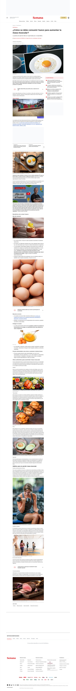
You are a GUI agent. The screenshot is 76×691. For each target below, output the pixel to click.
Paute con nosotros (63, 667)
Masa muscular (19, 605)
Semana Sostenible (31, 671)
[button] (28, 193)
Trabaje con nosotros (63, 665)
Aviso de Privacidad (11, 687)
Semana (14, 25)
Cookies (61, 669)
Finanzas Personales (31, 663)
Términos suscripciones (39, 663)
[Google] (7, 685)
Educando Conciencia (34, 605)
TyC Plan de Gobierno (39, 671)
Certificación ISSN (39, 669)
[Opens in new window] (9, 685)
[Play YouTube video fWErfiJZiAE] (28, 194)
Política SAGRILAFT (39, 667)
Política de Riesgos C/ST (40, 665)
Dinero (21, 663)
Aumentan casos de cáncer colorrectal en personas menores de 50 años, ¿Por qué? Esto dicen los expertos (20, 146)
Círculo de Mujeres (31, 669)
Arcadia (21, 665)
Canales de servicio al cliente (64, 663)
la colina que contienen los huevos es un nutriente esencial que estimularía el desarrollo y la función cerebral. (27, 317)
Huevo (14, 605)
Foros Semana (30, 661)
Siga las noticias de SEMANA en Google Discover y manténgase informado (27, 38)
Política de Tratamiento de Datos (41, 661)
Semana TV (22, 661)
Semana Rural (30, 665)
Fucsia (21, 669)
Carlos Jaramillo (26, 605)
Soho (21, 667)
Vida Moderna (18, 25)
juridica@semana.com (51, 666)
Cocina (29, 667)
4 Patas (21, 671)
